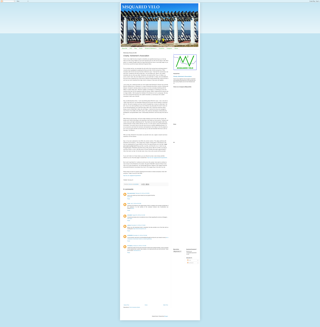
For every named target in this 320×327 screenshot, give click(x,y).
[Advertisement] (145, 290)
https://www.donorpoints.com (139, 228)
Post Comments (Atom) (135, 307)
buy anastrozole (131, 193)
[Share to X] (145, 184)
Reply (128, 198)
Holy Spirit (129, 218)
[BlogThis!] (143, 184)
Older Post (165, 305)
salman (129, 225)
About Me (124, 48)
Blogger (166, 316)
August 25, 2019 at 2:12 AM (138, 215)
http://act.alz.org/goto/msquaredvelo (132, 175)
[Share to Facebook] (147, 184)
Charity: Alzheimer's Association (182, 76)
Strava (176, 48)
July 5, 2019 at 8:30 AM (136, 203)
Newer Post (126, 305)
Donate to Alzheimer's (150, 48)
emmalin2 (129, 215)
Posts (189, 260)
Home (146, 305)
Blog (135, 48)
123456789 (130, 235)
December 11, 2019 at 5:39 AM (140, 235)
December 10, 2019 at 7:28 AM (138, 225)
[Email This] (142, 184)
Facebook (161, 48)
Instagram (169, 48)
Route (140, 48)
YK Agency (130, 245)
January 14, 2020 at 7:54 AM (139, 245)
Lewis (128, 203)
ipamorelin (129, 196)
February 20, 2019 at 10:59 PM (142, 193)
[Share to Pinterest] (148, 184)
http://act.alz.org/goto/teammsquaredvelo (157, 157)
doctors (132, 208)
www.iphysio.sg (137, 250)
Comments (190, 262)
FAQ (131, 48)
